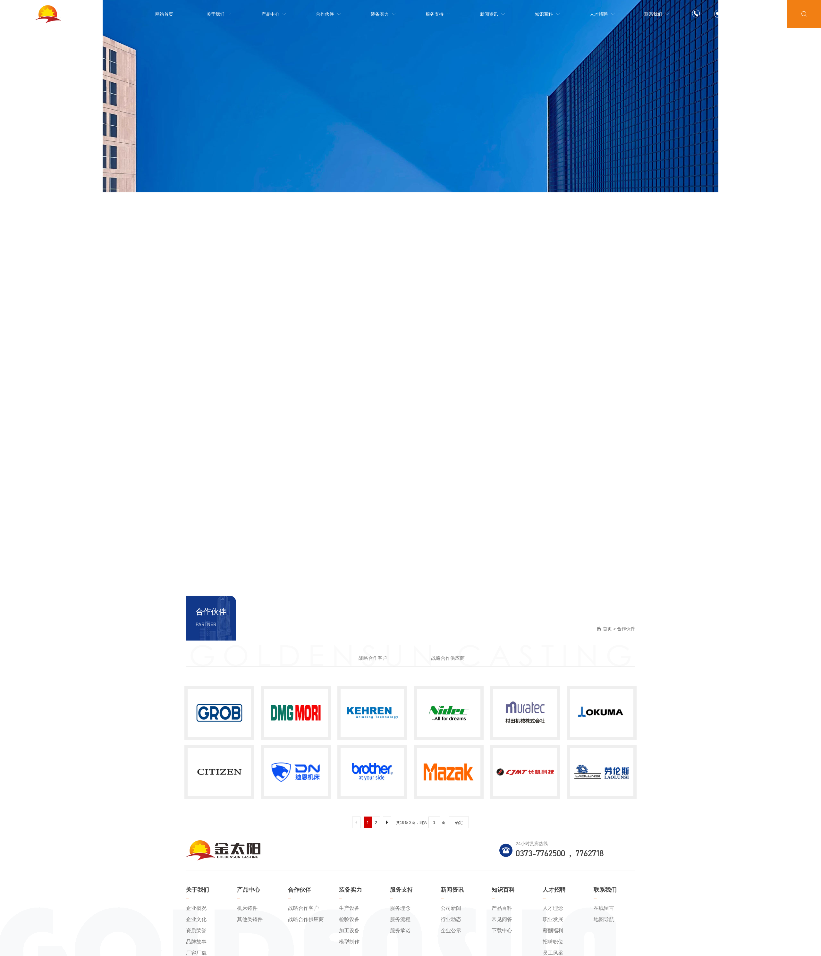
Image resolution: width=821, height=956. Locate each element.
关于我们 (197, 889)
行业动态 (451, 919)
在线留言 (604, 908)
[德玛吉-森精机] (296, 713)
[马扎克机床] (449, 772)
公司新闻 (451, 908)
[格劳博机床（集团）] (219, 713)
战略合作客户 (373, 658)
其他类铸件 (250, 919)
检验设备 (349, 919)
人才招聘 (554, 889)
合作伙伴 (626, 628)
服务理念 (400, 908)
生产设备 (349, 908)
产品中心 (248, 889)
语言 (772, 14)
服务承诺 (400, 930)
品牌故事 (196, 941)
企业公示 (451, 930)
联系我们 (605, 889)
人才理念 (553, 908)
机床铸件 (247, 908)
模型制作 (349, 941)
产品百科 (502, 908)
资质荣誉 (196, 930)
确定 (459, 822)
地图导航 (604, 919)
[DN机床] (296, 772)
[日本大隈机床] (602, 713)
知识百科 (503, 889)
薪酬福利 (553, 930)
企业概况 (196, 908)
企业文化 (196, 919)
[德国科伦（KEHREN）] (372, 713)
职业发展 (553, 919)
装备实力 (350, 889)
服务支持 (401, 889)
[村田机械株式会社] (525, 713)
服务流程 (400, 919)
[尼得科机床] (449, 713)
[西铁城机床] (219, 772)
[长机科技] (525, 772)
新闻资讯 (452, 889)
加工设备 (349, 930)
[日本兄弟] (372, 772)
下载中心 (502, 930)
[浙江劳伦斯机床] (602, 772)
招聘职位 (553, 941)
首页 (607, 628)
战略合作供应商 (448, 658)
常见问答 (502, 919)
